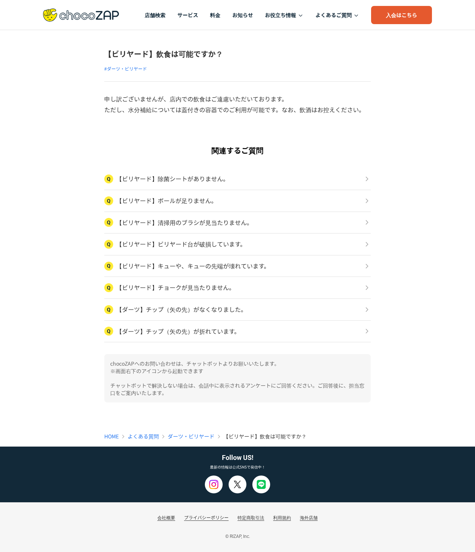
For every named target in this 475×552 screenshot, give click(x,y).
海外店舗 (309, 517)
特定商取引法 (251, 517)
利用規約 (282, 517)
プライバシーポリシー (206, 517)
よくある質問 (143, 436)
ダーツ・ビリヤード (191, 436)
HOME (111, 436)
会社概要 (166, 517)
